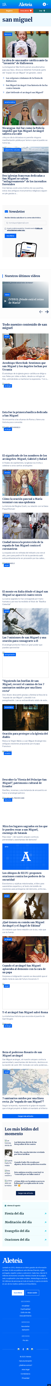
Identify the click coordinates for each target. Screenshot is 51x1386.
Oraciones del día (17, 1240)
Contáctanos (25, 1374)
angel (7, 337)
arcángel (8, 386)
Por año (25, 1340)
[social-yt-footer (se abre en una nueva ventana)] (19, 1349)
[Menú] (9, 4)
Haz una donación (25, 1361)
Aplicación (25, 1330)
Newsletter (25, 1326)
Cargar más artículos (25, 1116)
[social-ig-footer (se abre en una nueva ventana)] (32, 1349)
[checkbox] (5, 228)
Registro (9, 11)
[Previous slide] (41, 311)
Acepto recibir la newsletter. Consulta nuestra (24, 229)
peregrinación (10, 654)
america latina (10, 102)
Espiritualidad (25, 1309)
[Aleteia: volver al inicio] (25, 4)
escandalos (9, 707)
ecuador (8, 753)
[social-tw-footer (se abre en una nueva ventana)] (28, 1349)
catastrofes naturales (12, 150)
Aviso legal (25, 1369)
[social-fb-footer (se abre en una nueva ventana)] (23, 1349)
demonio (8, 34)
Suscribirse (18, 1293)
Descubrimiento (25, 1316)
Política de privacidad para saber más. (24, 229)
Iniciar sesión (32, 1293)
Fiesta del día (14, 1213)
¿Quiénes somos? (25, 1365)
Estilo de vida (25, 1312)
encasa (7, 473)
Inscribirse (10, 236)
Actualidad (25, 1306)
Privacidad (25, 1378)
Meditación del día (18, 1222)
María (7, 295)
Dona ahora (24, 11)
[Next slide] (47, 311)
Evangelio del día (17, 1231)
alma (6, 847)
